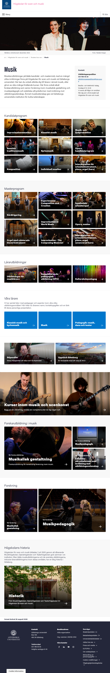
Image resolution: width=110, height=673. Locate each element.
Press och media (89, 645)
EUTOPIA (86, 648)
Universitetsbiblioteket (92, 638)
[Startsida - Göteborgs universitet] (14, 635)
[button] (50, 14)
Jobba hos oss (88, 642)
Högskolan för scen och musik (18, 57)
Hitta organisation (63, 632)
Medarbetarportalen (91, 635)
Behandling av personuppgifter (89, 656)
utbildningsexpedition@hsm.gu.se (90, 80)
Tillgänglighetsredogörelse (92, 663)
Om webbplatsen (89, 651)
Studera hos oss (36, 57)
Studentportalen (90, 632)
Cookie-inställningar (90, 660)
